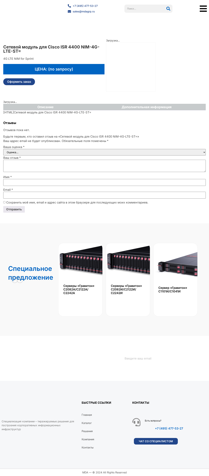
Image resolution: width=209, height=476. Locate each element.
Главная (87, 414)
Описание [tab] (45, 107)
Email (8, 189)
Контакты (88, 447)
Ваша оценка (13, 147)
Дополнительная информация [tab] (147, 107)
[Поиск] (168, 9)
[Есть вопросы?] (136, 422)
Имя (7, 177)
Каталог (87, 423)
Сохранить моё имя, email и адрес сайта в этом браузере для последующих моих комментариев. (77, 202)
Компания (88, 439)
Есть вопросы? (153, 420)
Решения (87, 431)
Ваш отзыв (12, 157)
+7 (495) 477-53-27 (169, 428)
